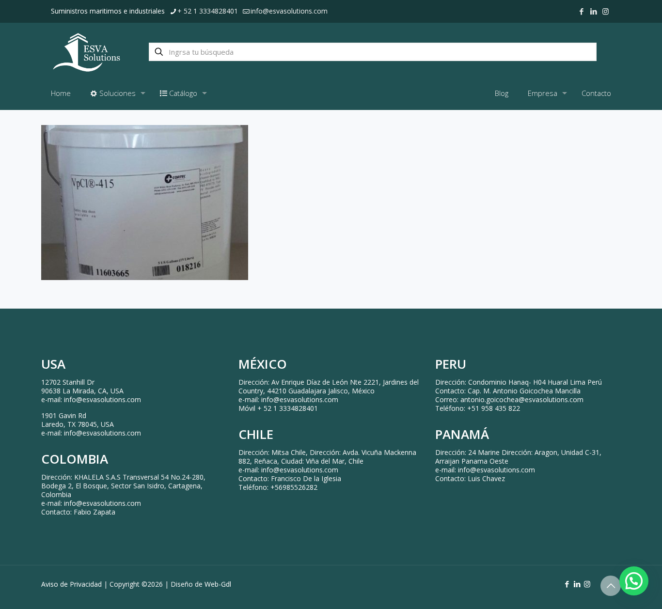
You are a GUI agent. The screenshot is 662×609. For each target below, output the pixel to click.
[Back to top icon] (610, 586)
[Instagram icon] (605, 11)
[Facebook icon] (581, 11)
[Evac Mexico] (86, 52)
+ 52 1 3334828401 (207, 11)
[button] (633, 580)
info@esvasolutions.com (289, 11)
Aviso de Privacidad (71, 584)
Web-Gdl (218, 584)
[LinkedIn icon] (593, 11)
